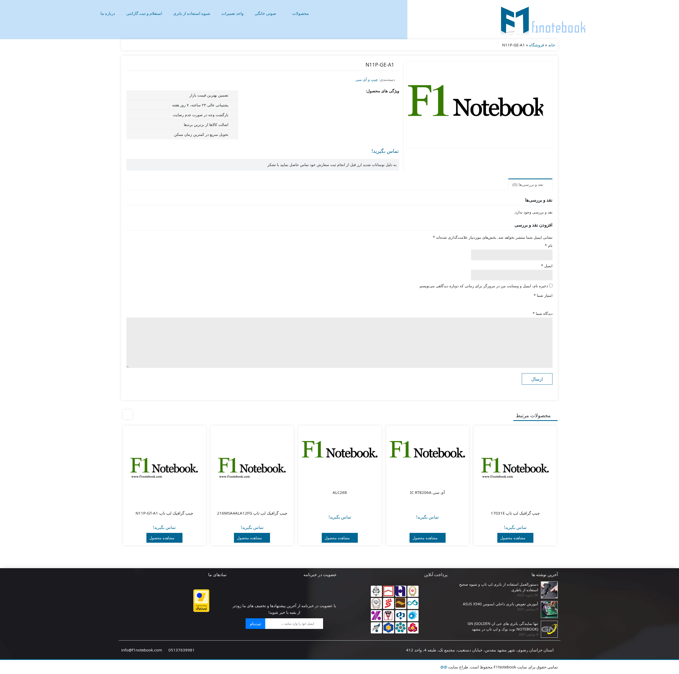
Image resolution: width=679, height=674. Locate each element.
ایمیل (546, 265)
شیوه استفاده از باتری (191, 13)
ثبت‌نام (255, 623)
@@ (443, 666)
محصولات (300, 13)
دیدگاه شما (542, 313)
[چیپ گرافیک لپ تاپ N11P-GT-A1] (164, 467)
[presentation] (127, 414)
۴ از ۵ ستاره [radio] (527, 302)
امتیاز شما (543, 295)
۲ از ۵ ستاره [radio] (542, 302)
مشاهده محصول (513, 537)
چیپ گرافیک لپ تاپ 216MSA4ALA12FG (252, 513)
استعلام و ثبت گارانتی (144, 13)
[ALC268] (340, 451)
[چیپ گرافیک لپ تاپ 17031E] (515, 467)
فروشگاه (536, 44)
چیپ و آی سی (366, 79)
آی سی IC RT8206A (427, 492)
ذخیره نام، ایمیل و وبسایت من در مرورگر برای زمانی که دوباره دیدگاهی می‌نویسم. (483, 285)
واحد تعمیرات (232, 13)
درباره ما (108, 13)
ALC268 (340, 492)
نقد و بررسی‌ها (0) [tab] (528, 184)
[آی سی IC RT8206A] (428, 451)
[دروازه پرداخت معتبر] (201, 600)
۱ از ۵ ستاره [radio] (549, 302)
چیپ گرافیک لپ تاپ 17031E (515, 513)
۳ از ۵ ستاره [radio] (534, 302)
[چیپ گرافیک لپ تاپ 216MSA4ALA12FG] (252, 467)
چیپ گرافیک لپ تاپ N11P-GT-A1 (164, 513)
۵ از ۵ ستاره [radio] (519, 302)
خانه (551, 44)
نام (548, 245)
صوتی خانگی (265, 13)
